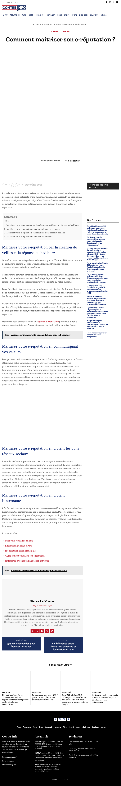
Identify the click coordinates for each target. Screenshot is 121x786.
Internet (45, 24)
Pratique (66, 32)
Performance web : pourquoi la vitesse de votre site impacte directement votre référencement (96, 241)
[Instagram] (110, 2)
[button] (107, 8)
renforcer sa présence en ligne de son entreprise (27, 560)
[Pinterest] (60, 171)
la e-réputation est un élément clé (20, 550)
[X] (113, 2)
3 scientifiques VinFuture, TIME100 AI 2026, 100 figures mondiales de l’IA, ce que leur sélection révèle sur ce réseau (49, 745)
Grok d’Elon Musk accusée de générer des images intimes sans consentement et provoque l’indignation (96, 300)
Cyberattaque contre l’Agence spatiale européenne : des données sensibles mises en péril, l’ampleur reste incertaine (97, 312)
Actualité (36, 692)
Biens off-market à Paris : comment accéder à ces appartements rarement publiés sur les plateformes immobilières (15, 699)
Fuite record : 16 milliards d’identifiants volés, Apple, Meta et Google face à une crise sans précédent (97, 267)
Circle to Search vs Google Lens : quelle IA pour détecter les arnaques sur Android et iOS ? (97, 289)
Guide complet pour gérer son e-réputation (25, 555)
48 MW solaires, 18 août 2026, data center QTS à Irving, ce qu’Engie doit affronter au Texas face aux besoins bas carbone (49, 756)
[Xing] (52, 631)
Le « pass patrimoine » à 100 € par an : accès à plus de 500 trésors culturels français (45, 697)
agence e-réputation (48, 321)
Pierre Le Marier (52, 161)
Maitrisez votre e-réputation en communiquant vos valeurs (33, 229)
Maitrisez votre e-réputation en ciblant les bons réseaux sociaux (35, 232)
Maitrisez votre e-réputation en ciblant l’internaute (29, 236)
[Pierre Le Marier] (42, 589)
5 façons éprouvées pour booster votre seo (21, 645)
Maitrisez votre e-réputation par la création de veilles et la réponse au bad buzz (42, 225)
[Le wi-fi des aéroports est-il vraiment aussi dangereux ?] (114, 334)
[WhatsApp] (67, 171)
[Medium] (42, 631)
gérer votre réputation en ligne (19, 540)
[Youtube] (117, 2)
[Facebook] (106, 2)
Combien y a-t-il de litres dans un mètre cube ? (82, 749)
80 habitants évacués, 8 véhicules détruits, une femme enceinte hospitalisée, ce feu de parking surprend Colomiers (48, 767)
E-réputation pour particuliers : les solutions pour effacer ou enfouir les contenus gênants (97, 324)
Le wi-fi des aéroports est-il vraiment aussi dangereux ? (97, 335)
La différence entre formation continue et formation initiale (63, 646)
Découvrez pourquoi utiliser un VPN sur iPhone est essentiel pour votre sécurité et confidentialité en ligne (97, 278)
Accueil (36, 24)
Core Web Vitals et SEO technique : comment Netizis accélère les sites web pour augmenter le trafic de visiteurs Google (97, 230)
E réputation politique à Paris (18, 545)
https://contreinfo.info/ (42, 606)
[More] (74, 171)
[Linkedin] (37, 631)
